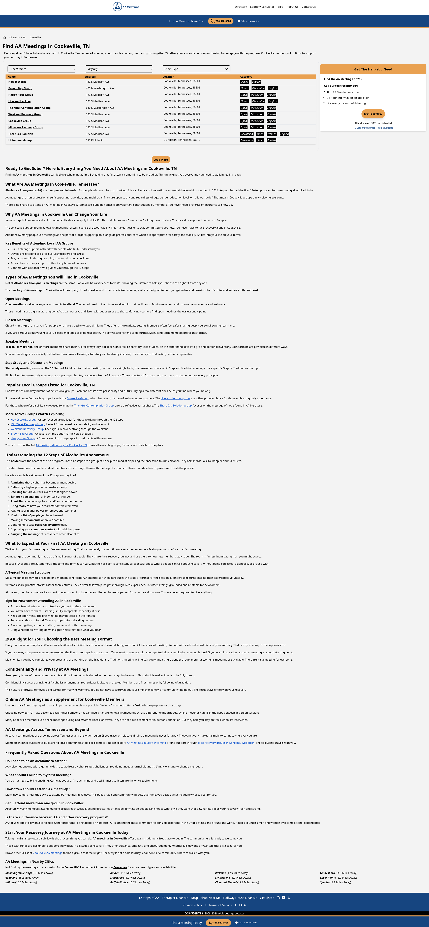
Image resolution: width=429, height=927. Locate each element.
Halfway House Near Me (240, 898)
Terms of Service (220, 905)
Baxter (114, 873)
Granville (11, 877)
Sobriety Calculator (262, 7)
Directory (241, 7)
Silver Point (327, 877)
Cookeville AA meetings (47, 853)
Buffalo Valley (119, 882)
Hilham (10, 882)
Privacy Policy (192, 905)
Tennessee (120, 867)
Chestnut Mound (226, 882)
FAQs (242, 905)
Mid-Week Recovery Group (28, 424)
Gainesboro (327, 873)
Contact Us (309, 7)
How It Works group (24, 419)
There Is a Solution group (176, 405)
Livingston (222, 877)
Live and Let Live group (175, 398)
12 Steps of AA (149, 898)
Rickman (220, 873)
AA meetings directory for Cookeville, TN (61, 445)
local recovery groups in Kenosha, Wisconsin (226, 743)
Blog (280, 7)
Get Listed (267, 898)
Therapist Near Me (175, 898)
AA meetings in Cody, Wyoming (146, 743)
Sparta (324, 882)
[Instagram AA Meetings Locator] (278, 897)
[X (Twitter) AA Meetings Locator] (289, 897)
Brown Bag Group (22, 433)
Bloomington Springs (18, 873)
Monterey (116, 877)
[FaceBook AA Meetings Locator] (283, 897)
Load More (161, 160)
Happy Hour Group (23, 438)
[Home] (4, 37)
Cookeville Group (77, 398)
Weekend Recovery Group (27, 429)
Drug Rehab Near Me (206, 898)
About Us (292, 7)
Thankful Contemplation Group (94, 405)
